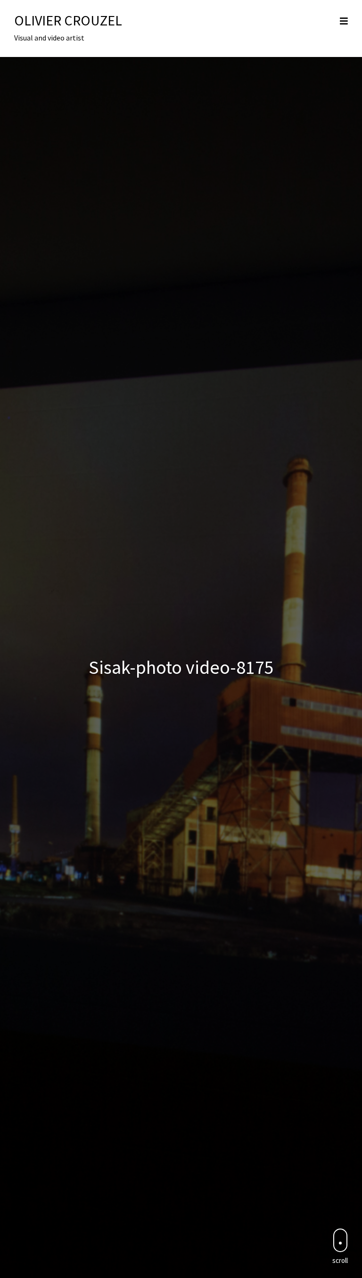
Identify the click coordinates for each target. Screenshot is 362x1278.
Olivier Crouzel (68, 20)
